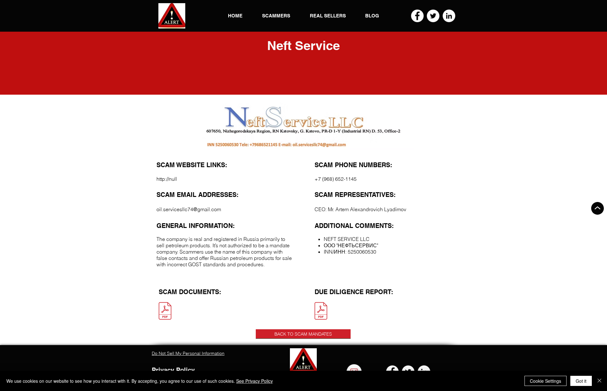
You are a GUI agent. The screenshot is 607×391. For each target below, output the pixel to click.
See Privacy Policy (254, 381)
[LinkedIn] (449, 15)
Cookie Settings (545, 381)
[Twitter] (433, 15)
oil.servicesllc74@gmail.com (188, 209)
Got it (581, 381)
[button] (171, 15)
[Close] (599, 381)
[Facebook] (417, 15)
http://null (166, 179)
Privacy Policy (173, 370)
